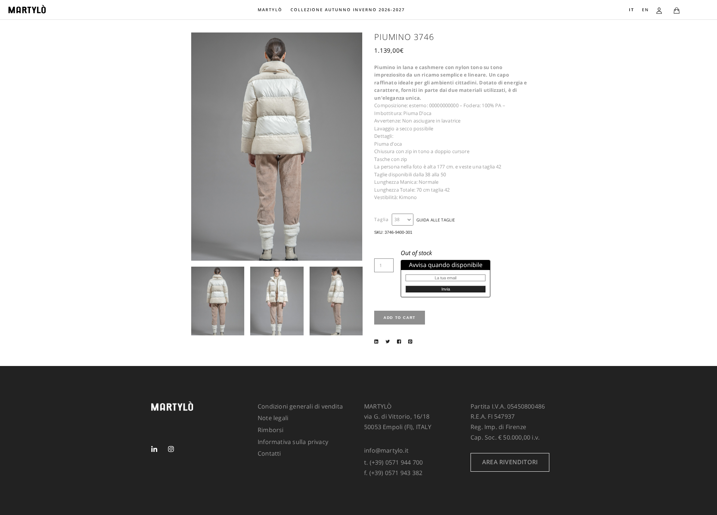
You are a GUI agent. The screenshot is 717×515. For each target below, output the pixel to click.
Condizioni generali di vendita (300, 406)
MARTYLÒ (270, 9)
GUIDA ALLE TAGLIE (435, 220)
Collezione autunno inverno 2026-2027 (348, 9)
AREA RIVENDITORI (510, 462)
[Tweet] (387, 341)
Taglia (381, 220)
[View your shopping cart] (677, 11)
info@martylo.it (386, 450)
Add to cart (400, 318)
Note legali (273, 418)
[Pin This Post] (410, 341)
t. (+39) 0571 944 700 (393, 462)
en (645, 9)
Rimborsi (271, 430)
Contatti (269, 453)
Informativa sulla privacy (293, 442)
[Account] (659, 9)
